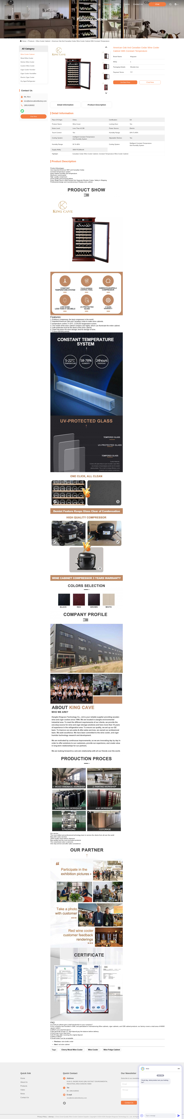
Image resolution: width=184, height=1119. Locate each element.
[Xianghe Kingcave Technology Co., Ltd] (8, 4)
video (117, 4)
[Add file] (141, 1115)
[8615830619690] (64, 1104)
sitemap (51, 1117)
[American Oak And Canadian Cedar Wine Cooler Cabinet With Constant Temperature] (75, 70)
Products (31, 41)
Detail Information (65, 105)
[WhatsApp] (22, 111)
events (127, 4)
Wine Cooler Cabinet (43, 41)
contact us (138, 4)
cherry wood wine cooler (72, 1050)
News (22, 1094)
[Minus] (178, 1068)
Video (22, 1090)
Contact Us (24, 1097)
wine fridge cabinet (112, 1050)
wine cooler (93, 1050)
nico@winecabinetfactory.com (35, 101)
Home (86, 4)
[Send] (178, 1115)
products (108, 4)
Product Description (97, 105)
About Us (23, 1082)
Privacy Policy (42, 1117)
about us (96, 4)
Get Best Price (125, 82)
